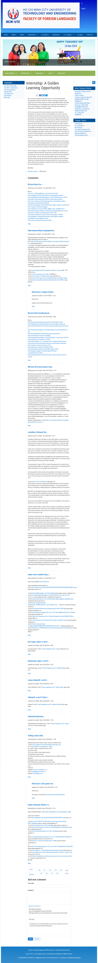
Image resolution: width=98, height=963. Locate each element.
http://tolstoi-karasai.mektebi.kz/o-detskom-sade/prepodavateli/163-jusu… (48, 210)
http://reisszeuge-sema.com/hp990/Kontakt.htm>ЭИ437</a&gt (49, 278)
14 (52, 64)
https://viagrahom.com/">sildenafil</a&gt (54, 668)
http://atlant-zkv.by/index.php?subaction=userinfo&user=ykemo (45, 199)
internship (77, 123)
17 (58, 64)
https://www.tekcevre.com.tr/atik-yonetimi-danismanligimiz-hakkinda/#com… (53, 599)
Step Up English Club (80, 135)
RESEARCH (56, 35)
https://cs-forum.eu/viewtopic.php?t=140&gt (44, 840)
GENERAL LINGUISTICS (81, 110)
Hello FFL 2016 (8, 91)
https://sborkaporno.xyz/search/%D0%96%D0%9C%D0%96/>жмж (48, 817)
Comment (30, 890)
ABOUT (14, 35)
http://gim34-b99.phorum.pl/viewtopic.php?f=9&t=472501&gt (49, 608)
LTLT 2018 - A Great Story (11, 88)
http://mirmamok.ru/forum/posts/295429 (39, 335)
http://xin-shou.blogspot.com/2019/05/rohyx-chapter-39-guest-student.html (48, 205)
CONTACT (90, 35)
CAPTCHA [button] (31, 919)
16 (56, 64)
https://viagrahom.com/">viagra (50, 649)
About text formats (34, 906)
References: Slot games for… (43, 783)
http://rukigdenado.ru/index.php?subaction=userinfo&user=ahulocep (46, 324)
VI (81, 3)
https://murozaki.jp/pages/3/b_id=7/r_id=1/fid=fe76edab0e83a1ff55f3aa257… (52, 846)
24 (74, 64)
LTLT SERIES (68, 35)
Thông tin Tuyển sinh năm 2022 (83, 97)
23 (72, 64)
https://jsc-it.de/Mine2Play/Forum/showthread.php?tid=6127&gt (49, 627)
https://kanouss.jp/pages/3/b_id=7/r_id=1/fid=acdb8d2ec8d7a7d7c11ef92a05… (54, 612)
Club (50, 73)
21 (67, 64)
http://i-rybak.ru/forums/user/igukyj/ (37, 207)
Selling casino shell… (36, 735)
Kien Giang (78, 127)
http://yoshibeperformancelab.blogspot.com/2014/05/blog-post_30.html (47, 197)
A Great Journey (79, 95)
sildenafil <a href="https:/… (38, 697)
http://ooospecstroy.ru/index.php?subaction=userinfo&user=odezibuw (47, 343)
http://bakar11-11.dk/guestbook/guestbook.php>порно (47, 850)
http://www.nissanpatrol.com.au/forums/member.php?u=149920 (45, 214)
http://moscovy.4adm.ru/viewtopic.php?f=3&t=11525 (42, 212)
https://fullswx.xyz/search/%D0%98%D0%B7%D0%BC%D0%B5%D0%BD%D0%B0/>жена (54, 587)
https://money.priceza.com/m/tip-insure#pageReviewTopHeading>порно (52, 827)
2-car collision (78, 125)
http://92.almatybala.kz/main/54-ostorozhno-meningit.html (44, 333)
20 (65, 64)
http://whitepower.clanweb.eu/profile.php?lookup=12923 (43, 349)
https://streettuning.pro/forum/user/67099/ (40, 220)
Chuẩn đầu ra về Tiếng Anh (82, 109)
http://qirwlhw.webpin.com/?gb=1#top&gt (43, 593)
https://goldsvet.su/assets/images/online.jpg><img (46, 744)
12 (47, 64)
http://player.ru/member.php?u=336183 (38, 203)
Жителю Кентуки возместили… (40, 367)
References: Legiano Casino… (43, 292)
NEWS (22, 35)
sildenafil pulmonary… (36, 716)
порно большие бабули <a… (39, 804)
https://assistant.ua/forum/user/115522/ (39, 339)
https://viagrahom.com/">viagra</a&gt (52, 687)
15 (54, 64)
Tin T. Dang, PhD (79, 112)
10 (43, 64)
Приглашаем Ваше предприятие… (41, 230)
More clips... (7, 97)
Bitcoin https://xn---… (36, 184)
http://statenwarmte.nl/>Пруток (41, 274)
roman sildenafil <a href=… (38, 680)
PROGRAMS (32, 35)
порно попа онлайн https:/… (39, 574)
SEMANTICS (78, 114)
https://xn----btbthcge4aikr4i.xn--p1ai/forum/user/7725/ (43, 193)
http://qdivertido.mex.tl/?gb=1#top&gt (42, 825)
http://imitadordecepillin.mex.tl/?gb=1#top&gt (44, 831)
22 (69, 64)
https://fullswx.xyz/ (44, 581)
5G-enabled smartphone (81, 129)
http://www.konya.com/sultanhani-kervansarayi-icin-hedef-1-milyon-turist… (52, 852)
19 (63, 64)
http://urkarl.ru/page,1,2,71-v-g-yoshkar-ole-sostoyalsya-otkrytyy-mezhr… (47, 341)
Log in (83, 8)
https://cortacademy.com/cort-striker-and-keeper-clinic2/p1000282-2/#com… (53, 616)
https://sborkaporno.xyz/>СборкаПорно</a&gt (58, 811)
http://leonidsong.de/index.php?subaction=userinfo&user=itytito (45, 322)
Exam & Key (61, 73)
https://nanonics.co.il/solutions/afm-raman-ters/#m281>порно (49, 620)
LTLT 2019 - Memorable (10, 86)
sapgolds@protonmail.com (38, 771)
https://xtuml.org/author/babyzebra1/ (55, 794)
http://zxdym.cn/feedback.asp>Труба (42, 276)
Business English (79, 133)
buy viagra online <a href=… (38, 642)
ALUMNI (80, 35)
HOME (6, 35)
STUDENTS (45, 35)
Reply (29, 224)
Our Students (7, 95)
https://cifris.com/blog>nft (39, 481)
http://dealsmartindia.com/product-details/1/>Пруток (47, 270)
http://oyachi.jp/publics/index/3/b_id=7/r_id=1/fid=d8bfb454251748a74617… (51, 837)
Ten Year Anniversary (10, 89)
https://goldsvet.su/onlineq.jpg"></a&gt (41, 746)
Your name (31, 883)
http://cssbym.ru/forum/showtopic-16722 (39, 345)
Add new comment (33, 171)
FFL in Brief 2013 (8, 93)
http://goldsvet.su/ (38, 773)
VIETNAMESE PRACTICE (81, 107)
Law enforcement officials (82, 131)
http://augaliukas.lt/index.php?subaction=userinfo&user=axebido (45, 195)
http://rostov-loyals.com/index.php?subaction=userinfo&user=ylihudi (46, 201)
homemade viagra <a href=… (39, 661)
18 (61, 64)
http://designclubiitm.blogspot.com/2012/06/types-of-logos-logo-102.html (48, 337)
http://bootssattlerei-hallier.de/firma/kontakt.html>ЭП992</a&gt (49, 280)
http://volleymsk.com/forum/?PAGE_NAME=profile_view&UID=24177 (46, 208)
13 (50, 64)
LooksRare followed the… (37, 432)
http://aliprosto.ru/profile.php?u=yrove (38, 218)
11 (45, 64)
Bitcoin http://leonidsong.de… (39, 313)
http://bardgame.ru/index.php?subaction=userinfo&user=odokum (45, 216)
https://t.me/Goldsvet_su (40, 769)
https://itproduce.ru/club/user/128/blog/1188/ (40, 347)
